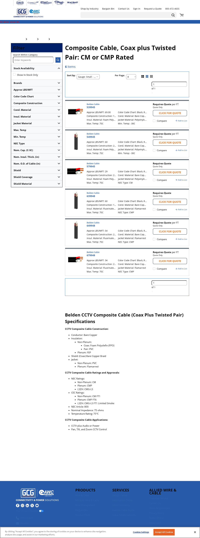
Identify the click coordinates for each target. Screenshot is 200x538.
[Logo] (37, 495)
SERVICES (120, 489)
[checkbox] (14, 74)
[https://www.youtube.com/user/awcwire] (37, 505)
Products (85, 489)
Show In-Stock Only (27, 74)
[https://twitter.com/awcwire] (32, 505)
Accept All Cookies (164, 532)
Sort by (71, 75)
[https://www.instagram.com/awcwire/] (22, 505)
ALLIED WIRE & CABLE (162, 491)
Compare (162, 120)
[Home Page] (31, 12)
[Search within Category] (57, 60)
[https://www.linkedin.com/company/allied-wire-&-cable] (27, 505)
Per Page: (120, 75)
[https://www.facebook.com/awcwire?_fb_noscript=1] (17, 505)
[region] (100, 532)
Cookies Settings (141, 532)
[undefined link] (20, 3)
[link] (152, 92)
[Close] (195, 532)
